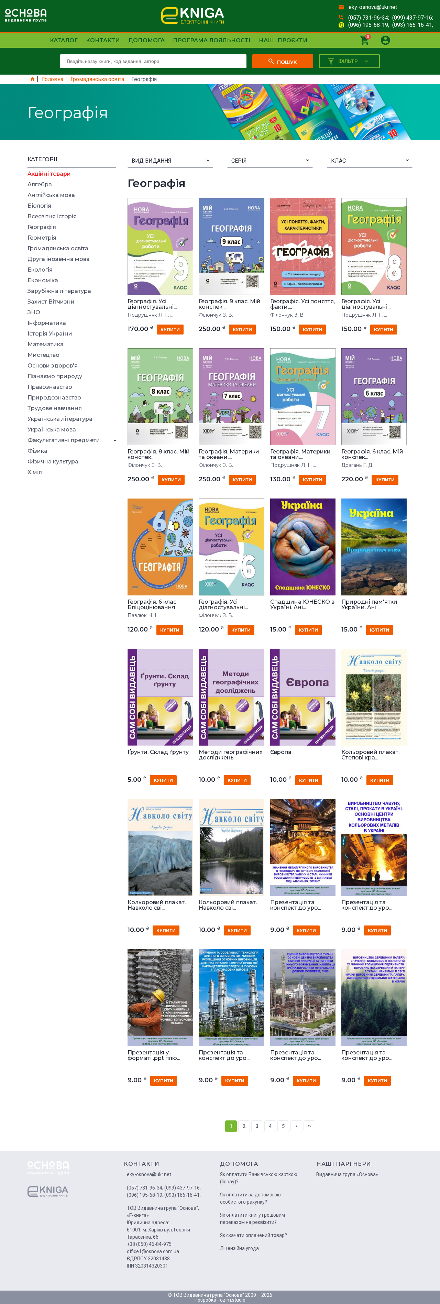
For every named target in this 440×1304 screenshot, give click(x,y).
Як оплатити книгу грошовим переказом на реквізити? (252, 1218)
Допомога (146, 40)
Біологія (39, 206)
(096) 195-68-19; (368, 25)
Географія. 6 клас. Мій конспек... (372, 454)
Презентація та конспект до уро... (295, 905)
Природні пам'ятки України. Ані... (369, 604)
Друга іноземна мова (59, 259)
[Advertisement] (72, 583)
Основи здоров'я (53, 366)
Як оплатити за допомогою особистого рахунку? (250, 1198)
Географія (42, 227)
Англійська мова (51, 195)
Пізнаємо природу (55, 376)
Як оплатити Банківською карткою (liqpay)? (258, 1178)
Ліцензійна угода (239, 1248)
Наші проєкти (283, 40)
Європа (281, 752)
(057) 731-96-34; (368, 17)
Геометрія (42, 238)
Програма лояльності (212, 40)
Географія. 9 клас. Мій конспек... (230, 304)
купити (170, 329)
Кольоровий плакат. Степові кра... (370, 754)
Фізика (37, 451)
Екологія (40, 270)
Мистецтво (43, 355)
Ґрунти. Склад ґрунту (158, 752)
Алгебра (40, 184)
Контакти (103, 40)
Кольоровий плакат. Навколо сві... (157, 905)
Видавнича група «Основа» (347, 1174)
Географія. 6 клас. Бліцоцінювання (152, 604)
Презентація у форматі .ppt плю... (154, 1055)
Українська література (60, 419)
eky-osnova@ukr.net (373, 7)
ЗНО (34, 312)
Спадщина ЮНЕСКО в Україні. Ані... (302, 604)
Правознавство (50, 387)
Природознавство (54, 398)
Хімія (35, 472)
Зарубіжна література (59, 291)
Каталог (64, 40)
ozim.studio (232, 1299)
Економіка (43, 280)
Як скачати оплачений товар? (253, 1235)
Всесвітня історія (52, 216)
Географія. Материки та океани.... (229, 454)
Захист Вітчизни (51, 302)
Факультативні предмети (64, 440)
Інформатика (47, 323)
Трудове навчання (55, 408)
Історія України (50, 334)
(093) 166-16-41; (412, 25)
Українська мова (52, 429)
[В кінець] (309, 1126)
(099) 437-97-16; (412, 17)
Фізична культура (53, 461)
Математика (46, 344)
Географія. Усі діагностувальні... (152, 304)
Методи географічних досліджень (231, 754)
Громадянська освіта (97, 79)
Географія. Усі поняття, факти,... (302, 304)
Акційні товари (49, 174)
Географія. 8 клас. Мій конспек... (159, 454)
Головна (52, 79)
